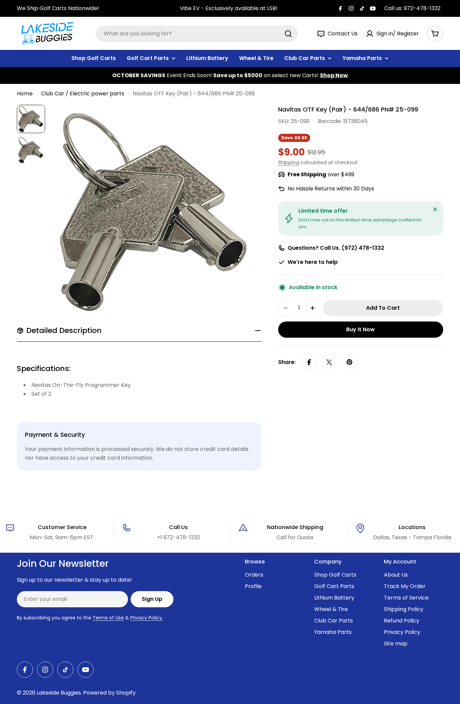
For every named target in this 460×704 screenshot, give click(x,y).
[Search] (288, 34)
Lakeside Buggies (59, 693)
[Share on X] (329, 362)
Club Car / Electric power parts (82, 93)
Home (25, 93)
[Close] (435, 209)
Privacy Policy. (146, 617)
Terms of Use (108, 617)
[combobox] (197, 34)
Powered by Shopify (109, 693)
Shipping (288, 162)
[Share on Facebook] (309, 362)
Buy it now (360, 329)
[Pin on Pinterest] (349, 362)
